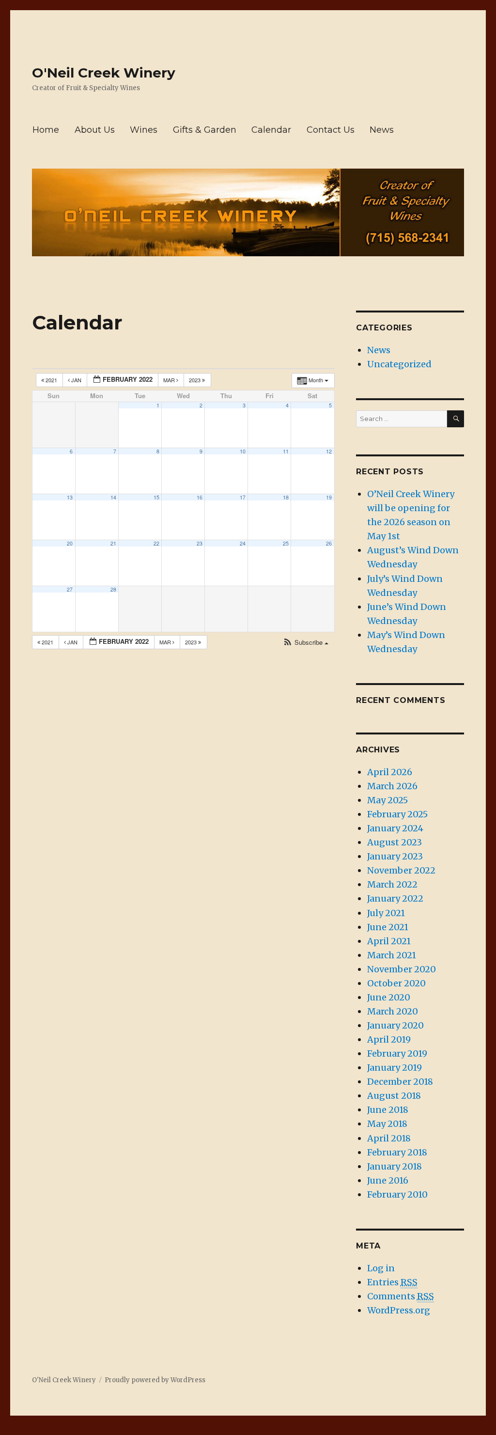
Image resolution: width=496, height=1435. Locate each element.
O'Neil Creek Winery (103, 72)
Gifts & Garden (204, 130)
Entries (392, 1282)
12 (329, 451)
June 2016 (387, 1180)
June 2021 (387, 927)
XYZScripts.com (303, 1430)
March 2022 (392, 884)
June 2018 (387, 1109)
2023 (195, 380)
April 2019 (389, 1039)
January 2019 (394, 1067)
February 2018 (397, 1152)
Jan (76, 380)
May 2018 (387, 1123)
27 (70, 589)
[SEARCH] (455, 418)
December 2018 (400, 1081)
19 (329, 497)
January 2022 (395, 898)
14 (113, 497)
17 (243, 497)
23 (199, 543)
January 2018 (394, 1166)
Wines (143, 130)
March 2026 (392, 786)
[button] (305, 643)
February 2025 (397, 814)
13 (70, 497)
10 (243, 451)
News (382, 130)
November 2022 (401, 870)
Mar (169, 380)
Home (45, 130)
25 (286, 543)
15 (156, 497)
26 (329, 543)
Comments (400, 1296)
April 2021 (389, 941)
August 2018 (394, 1095)
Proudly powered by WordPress (155, 1380)
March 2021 (391, 955)
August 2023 (394, 842)
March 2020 (392, 1011)
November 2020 (401, 969)
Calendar (271, 130)
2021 (51, 380)
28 (113, 589)
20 (70, 543)
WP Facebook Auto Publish (208, 1430)
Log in (381, 1268)
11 (286, 451)
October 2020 (396, 983)
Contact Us (331, 130)
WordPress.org (398, 1310)
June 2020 (388, 997)
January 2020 (395, 1025)
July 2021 (386, 913)
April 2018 (389, 1138)
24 (243, 543)
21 (113, 543)
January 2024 (395, 828)
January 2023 (395, 856)
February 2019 (397, 1053)
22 (156, 543)
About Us (95, 130)
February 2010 (397, 1194)
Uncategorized (399, 364)
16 (199, 497)
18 (286, 497)
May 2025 (387, 800)
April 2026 (389, 772)
